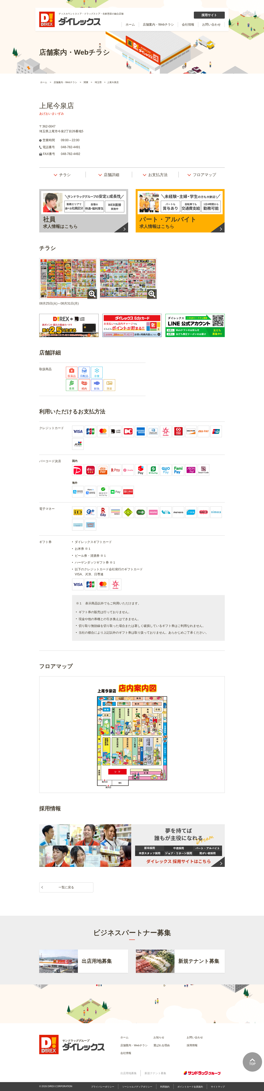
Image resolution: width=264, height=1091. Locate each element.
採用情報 (192, 1045)
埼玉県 (98, 82)
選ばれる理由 (161, 1045)
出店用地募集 (128, 1073)
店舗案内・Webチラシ (158, 24)
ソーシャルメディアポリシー (137, 1086)
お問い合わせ (211, 24)
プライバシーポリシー (102, 1086)
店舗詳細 (111, 175)
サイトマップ (218, 1086)
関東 (86, 82)
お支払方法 (158, 175)
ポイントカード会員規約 (190, 1086)
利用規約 (164, 1086)
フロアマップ (204, 175)
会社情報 (188, 24)
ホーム (130, 24)
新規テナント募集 (155, 1073)
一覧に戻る (66, 887)
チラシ (65, 175)
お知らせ (158, 1037)
